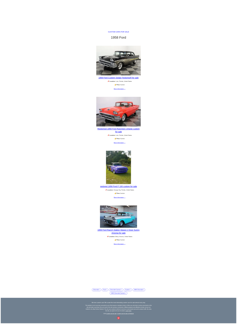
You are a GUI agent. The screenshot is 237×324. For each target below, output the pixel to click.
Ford (104, 289)
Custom (127, 289)
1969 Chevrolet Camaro (118, 293)
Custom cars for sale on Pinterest (125, 313)
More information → (119, 89)
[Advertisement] (118, 14)
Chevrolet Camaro (115, 289)
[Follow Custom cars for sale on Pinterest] (118, 319)
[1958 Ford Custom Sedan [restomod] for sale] (118, 75)
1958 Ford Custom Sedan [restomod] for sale (119, 78)
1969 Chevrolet (138, 289)
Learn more (128, 310)
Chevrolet (96, 289)
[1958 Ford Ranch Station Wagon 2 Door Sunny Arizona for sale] (118, 227)
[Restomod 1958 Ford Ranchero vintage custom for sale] (118, 126)
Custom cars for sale (118, 32)
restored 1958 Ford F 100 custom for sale (118, 186)
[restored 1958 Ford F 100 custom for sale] (118, 183)
